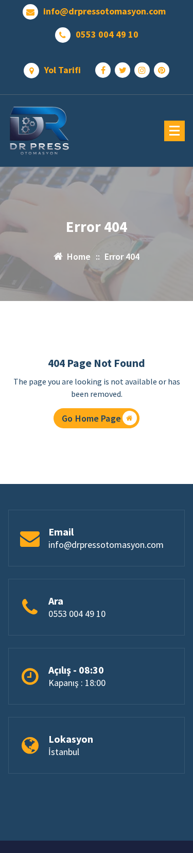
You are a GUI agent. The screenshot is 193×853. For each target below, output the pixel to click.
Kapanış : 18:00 (77, 683)
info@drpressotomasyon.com (104, 11)
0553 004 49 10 (107, 34)
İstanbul (63, 752)
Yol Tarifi (62, 70)
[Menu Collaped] (174, 131)
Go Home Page (91, 418)
